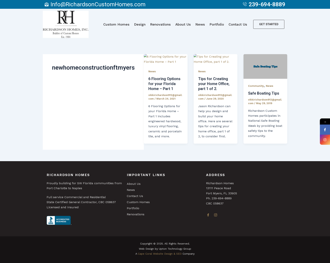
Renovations (160, 24)
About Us (183, 24)
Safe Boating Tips (263, 93)
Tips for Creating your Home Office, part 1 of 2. (214, 83)
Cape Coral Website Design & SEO (160, 253)
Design (140, 24)
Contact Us (238, 24)
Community (256, 85)
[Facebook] (209, 215)
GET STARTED (268, 24)
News (200, 24)
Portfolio (216, 24)
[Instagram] (216, 215)
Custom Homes (116, 24)
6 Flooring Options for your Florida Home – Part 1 (164, 83)
